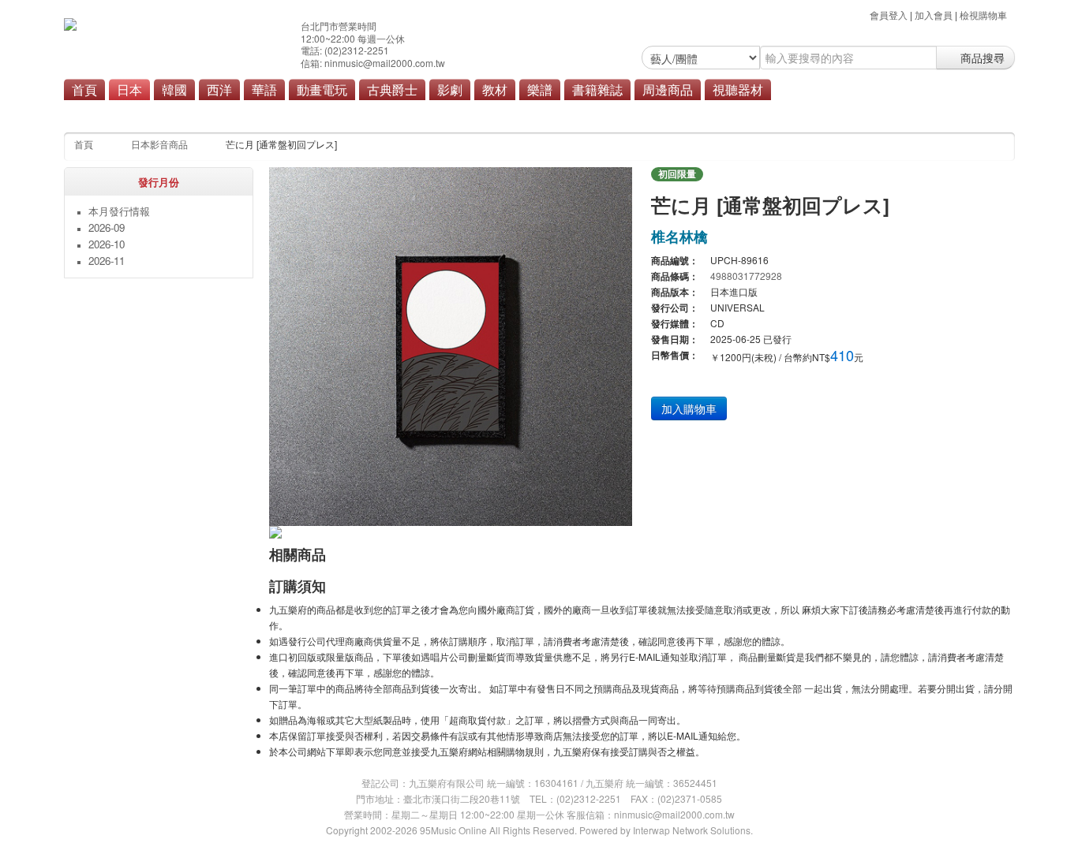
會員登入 (889, 14)
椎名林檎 (679, 236)
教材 (494, 89)
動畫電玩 (322, 89)
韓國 (174, 89)
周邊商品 (667, 89)
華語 (264, 89)
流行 (296, 112)
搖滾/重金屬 (349, 112)
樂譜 (539, 89)
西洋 (219, 89)
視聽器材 (738, 89)
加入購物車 (689, 408)
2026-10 (106, 244)
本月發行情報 (119, 210)
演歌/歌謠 (412, 112)
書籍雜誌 (597, 89)
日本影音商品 (159, 144)
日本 (129, 89)
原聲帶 (465, 112)
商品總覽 (516, 112)
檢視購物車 (983, 14)
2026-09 (106, 227)
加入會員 (934, 14)
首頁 (84, 89)
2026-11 (106, 260)
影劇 (449, 89)
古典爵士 (392, 89)
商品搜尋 (981, 57)
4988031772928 (746, 275)
